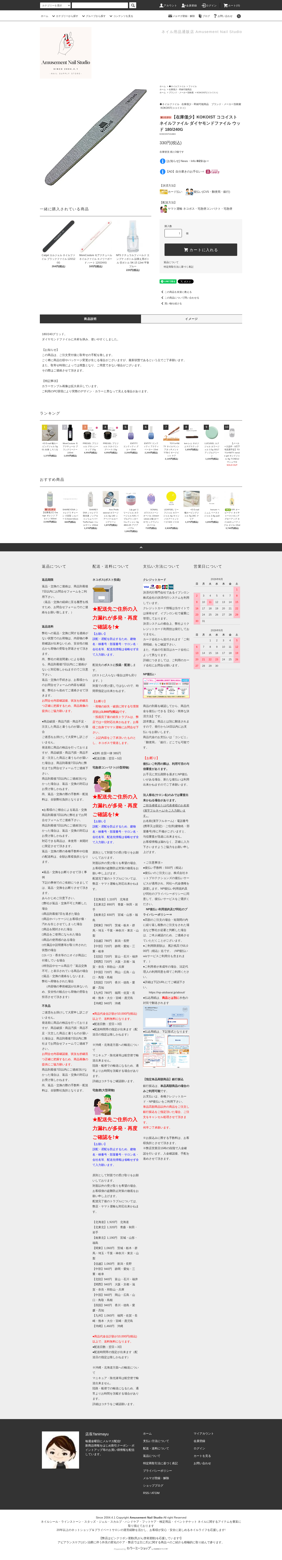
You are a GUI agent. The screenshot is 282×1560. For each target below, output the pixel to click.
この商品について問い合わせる (182, 297)
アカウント (170, 5)
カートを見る (202, 1455)
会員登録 (191, 5)
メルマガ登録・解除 (184, 16)
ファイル (192, 86)
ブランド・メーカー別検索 (181, 92)
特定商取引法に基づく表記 (178, 266)
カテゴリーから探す (67, 16)
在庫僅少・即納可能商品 (180, 89)
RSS (146, 1493)
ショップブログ (153, 1485)
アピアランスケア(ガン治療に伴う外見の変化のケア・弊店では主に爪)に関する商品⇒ (113, 1542)
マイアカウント (204, 1433)
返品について (171, 262)
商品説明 (90, 318)
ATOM (155, 1493)
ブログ (206, 16)
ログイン (211, 5)
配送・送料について (156, 1448)
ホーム (44, 16)
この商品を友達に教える (178, 292)
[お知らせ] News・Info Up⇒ (188, 161)
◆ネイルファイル (177, 86)
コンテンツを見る (123, 16)
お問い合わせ (225, 16)
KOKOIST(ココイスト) (207, 92)
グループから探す (96, 16)
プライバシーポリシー (157, 1470)
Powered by (120, 1549)
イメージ (191, 318)
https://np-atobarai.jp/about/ (167, 992)
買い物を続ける (173, 303)
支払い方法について (156, 1441)
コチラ (105, 1081)
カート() (234, 5)
